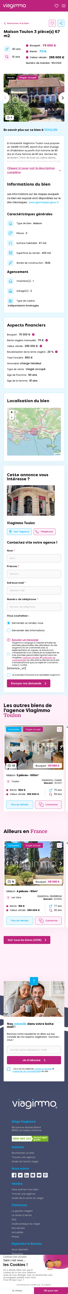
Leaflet (57, 454)
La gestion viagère (22, 1210)
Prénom (12, 566)
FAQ (14, 1219)
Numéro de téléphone (21, 599)
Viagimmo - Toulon (52, 779)
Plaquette (17, 1253)
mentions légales (30, 657)
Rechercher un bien (23, 1152)
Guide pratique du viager (26, 1223)
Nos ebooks (18, 1228)
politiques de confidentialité (27, 1071)
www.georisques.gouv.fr (44, 202)
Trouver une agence (23, 1157)
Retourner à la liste (18, 23)
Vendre (17, 1183)
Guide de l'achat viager (25, 1161)
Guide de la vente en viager (28, 1198)
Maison (22, 775)
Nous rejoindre (20, 1249)
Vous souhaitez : (18, 615)
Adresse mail (15, 582)
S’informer (19, 1205)
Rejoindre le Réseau (27, 1243)
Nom (10, 550)
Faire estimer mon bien (25, 1189)
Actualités (17, 1232)
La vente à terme (22, 1215)
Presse (15, 1236)
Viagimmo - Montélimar (49, 895)
